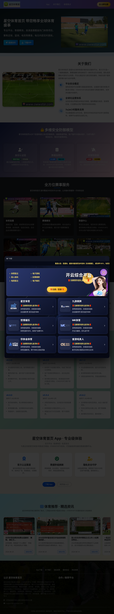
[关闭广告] (106, 258)
